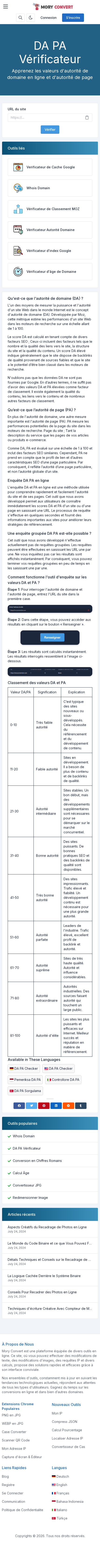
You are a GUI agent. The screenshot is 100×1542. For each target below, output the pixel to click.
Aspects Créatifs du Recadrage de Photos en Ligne (47, 1227)
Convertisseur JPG (27, 1185)
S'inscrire (73, 18)
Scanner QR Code (16, 1440)
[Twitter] (31, 1105)
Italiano (62, 1510)
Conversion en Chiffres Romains (37, 1161)
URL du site (17, 109)
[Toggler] (5, 6)
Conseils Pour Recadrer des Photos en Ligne (42, 1292)
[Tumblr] (81, 1105)
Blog (5, 1476)
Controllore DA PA (65, 1080)
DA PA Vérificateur (27, 1148)
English (62, 1485)
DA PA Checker (26, 1068)
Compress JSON (64, 1422)
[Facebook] (19, 1105)
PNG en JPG (11, 1415)
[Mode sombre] (31, 17)
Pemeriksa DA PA (27, 1080)
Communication (13, 1501)
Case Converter (14, 1432)
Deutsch (63, 1476)
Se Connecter (12, 1493)
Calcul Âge (21, 1173)
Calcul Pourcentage (67, 1430)
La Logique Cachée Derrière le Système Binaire (44, 1276)
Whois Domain (24, 1136)
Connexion (48, 18)
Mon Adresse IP (14, 1449)
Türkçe (62, 1518)
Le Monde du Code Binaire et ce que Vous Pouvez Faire (50, 1243)
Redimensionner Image (30, 1198)
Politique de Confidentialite (22, 1510)
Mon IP (57, 1413)
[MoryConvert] (53, 6)
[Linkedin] (56, 1105)
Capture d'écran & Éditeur (22, 1457)
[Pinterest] (44, 1105)
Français (63, 1493)
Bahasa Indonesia (70, 1501)
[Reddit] (68, 1105)
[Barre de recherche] (20, 17)
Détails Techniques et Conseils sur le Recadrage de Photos (50, 1260)
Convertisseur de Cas (68, 1447)
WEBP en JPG (12, 1423)
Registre (8, 1485)
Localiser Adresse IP (67, 1438)
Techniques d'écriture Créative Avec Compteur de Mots (50, 1309)
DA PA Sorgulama (27, 1091)
